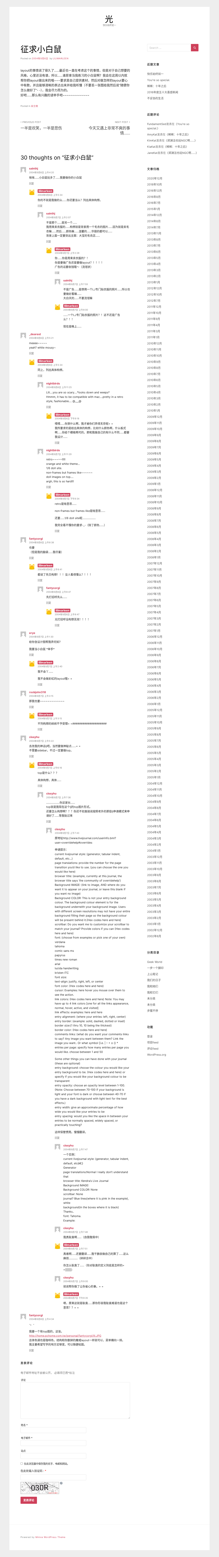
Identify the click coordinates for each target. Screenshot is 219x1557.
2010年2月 (154, 404)
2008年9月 (154, 508)
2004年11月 (154, 789)
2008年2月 (154, 551)
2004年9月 (154, 801)
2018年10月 (154, 184)
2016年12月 (154, 190)
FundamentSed (156, 124)
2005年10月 (154, 722)
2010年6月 (154, 380)
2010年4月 (154, 392)
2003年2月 (154, 918)
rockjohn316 (37, 692)
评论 (23, 1380)
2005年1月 (154, 777)
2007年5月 (154, 606)
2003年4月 (154, 905)
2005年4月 (154, 759)
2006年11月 (154, 643)
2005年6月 (154, 746)
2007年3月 (154, 618)
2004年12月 (154, 783)
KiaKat (151, 146)
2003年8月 (154, 881)
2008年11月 (154, 496)
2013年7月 (153, 245)
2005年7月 (154, 740)
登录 (150, 1036)
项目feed (152, 1042)
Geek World (154, 962)
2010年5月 (154, 386)
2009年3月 (154, 471)
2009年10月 (154, 429)
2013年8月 (154, 239)
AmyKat (152, 134)
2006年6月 (154, 673)
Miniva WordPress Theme (50, 1537)
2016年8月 (154, 196)
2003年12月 (154, 857)
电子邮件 (27, 1437)
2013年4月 (154, 264)
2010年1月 (153, 410)
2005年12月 (154, 710)
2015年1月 (153, 209)
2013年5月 (154, 258)
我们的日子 (154, 980)
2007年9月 (154, 581)
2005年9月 (154, 728)
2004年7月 (154, 814)
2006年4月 (154, 685)
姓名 (24, 1425)
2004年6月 (154, 820)
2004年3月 (154, 838)
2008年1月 (154, 557)
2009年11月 (154, 423)
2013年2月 (154, 276)
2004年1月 (154, 850)
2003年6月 (154, 893)
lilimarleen (61, 58)
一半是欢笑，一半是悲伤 (41, 125)
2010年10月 (154, 355)
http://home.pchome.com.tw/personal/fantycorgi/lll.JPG (65, 1335)
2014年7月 (153, 227)
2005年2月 (154, 771)
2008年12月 (154, 490)
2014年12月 (154, 215)
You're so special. (158, 80)
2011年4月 (153, 325)
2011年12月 (154, 306)
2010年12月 (154, 343)
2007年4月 (154, 612)
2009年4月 (154, 465)
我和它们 (152, 992)
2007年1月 (153, 630)
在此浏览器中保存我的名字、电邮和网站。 (46, 1463)
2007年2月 (154, 624)
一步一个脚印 (155, 968)
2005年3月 (154, 765)
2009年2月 (154, 478)
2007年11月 (154, 569)
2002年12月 (154, 930)
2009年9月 (154, 435)
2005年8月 (154, 734)
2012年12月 (154, 288)
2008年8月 (154, 514)
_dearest (35, 334)
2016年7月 (153, 202)
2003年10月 (154, 869)
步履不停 (152, 1010)
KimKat (151, 140)
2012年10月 (154, 294)
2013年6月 (154, 251)
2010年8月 (154, 368)
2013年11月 (154, 233)
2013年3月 (154, 270)
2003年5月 (154, 899)
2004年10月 (154, 795)
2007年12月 (154, 563)
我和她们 (152, 986)
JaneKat (152, 153)
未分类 (34, 106)
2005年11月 (154, 716)
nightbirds (53, 383)
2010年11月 (154, 349)
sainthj (33, 168)
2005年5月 (154, 753)
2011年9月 (153, 319)
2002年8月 (154, 936)
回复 (31, 183)
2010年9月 (154, 361)
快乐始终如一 (155, 74)
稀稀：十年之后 (156, 86)
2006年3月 (154, 692)
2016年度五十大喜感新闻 (162, 92)
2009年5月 (154, 459)
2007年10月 (154, 575)
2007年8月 (154, 588)
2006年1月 (154, 704)
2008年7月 (154, 520)
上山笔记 (152, 974)
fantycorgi (36, 538)
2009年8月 (154, 441)
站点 (23, 1450)
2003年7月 (154, 887)
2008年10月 (154, 502)
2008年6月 (154, 527)
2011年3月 (153, 331)
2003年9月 (154, 875)
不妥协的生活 (155, 98)
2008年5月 (154, 533)
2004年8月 (154, 808)
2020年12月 (154, 178)
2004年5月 (154, 826)
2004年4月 (154, 832)
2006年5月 (154, 679)
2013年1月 (153, 282)
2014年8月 (154, 221)
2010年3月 (154, 398)
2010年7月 (153, 374)
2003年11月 (154, 863)
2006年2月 (154, 698)
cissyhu (34, 737)
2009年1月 (154, 484)
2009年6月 (154, 453)
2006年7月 (154, 667)
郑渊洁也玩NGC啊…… (180, 140)
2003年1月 (154, 924)
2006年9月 (154, 655)
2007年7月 (154, 594)
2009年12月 (154, 416)
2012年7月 (153, 300)
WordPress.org (156, 1054)
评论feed (152, 1048)
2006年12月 (154, 636)
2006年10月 (154, 649)
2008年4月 (154, 539)
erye (32, 633)
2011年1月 (153, 337)
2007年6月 (154, 600)
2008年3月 (154, 545)
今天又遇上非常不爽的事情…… (109, 128)
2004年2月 (154, 844)
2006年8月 (154, 661)
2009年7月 (154, 447)
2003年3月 (154, 911)
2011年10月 (154, 313)
